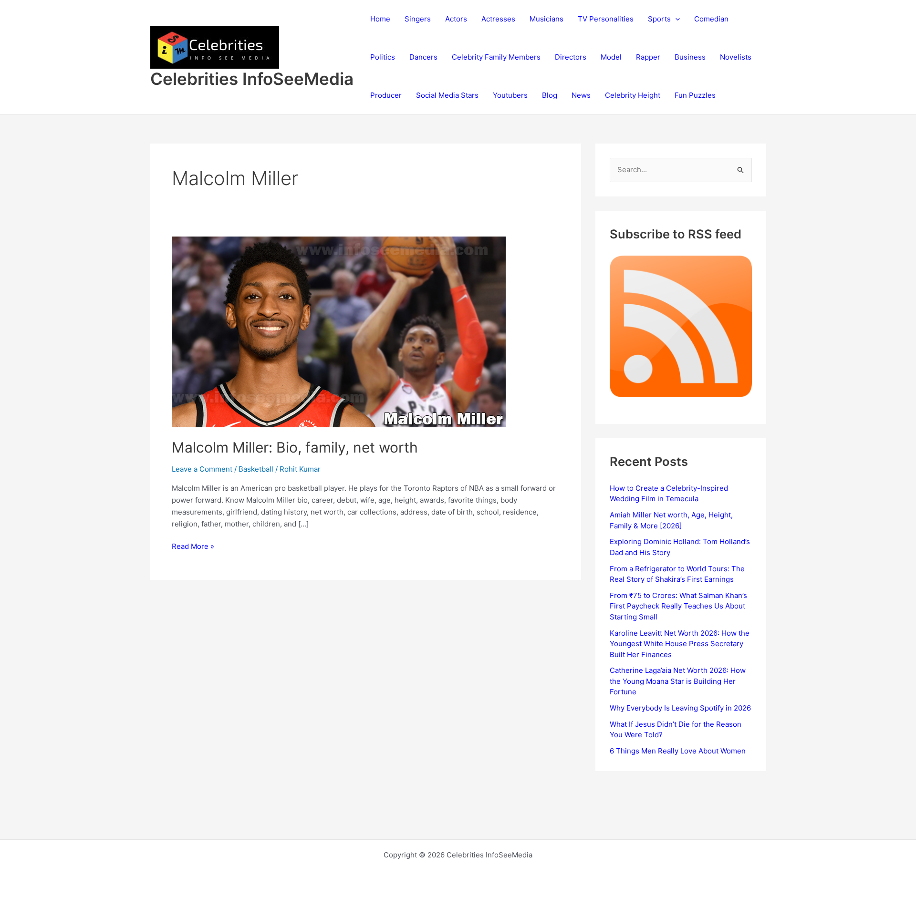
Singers (418, 18)
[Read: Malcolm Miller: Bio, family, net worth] (339, 331)
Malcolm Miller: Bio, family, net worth (295, 447)
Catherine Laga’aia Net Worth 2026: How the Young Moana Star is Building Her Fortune (678, 681)
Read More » (193, 547)
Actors (456, 18)
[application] (675, 19)
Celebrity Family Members (496, 57)
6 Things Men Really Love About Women (678, 750)
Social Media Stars (447, 95)
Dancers (423, 57)
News (581, 95)
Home (380, 18)
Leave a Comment (202, 469)
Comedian (711, 18)
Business (690, 57)
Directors (570, 57)
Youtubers (510, 95)
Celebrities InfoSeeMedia (252, 79)
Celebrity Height (632, 95)
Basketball (256, 469)
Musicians (546, 18)
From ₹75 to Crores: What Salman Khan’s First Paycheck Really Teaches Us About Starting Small (678, 606)
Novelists (735, 57)
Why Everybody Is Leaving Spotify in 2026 (680, 707)
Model (611, 57)
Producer (386, 95)
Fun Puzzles (695, 95)
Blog (549, 95)
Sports (659, 18)
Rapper (648, 57)
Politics (382, 57)
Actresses (498, 18)
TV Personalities (606, 18)
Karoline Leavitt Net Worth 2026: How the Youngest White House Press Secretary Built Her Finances (679, 644)
